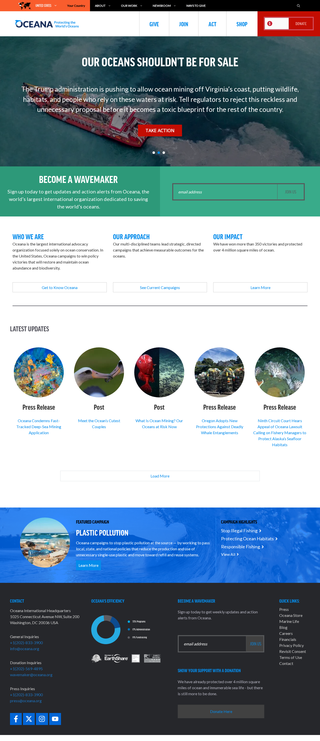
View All (228, 554)
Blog (283, 627)
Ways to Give (196, 6)
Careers (286, 633)
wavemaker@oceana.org (31, 674)
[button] (153, 152)
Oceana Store (290, 615)
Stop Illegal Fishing (239, 530)
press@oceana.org (26, 700)
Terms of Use (290, 657)
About (100, 6)
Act (212, 24)
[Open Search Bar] (298, 5)
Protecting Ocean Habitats (247, 538)
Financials (287, 639)
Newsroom (162, 6)
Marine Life (289, 621)
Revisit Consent (292, 651)
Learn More (88, 565)
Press (284, 609)
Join (183, 24)
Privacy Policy (291, 645)
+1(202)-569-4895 (26, 668)
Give (154, 24)
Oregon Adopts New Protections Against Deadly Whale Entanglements (219, 426)
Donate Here (221, 711)
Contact (286, 663)
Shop (242, 24)
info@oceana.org (24, 648)
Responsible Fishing (240, 546)
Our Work (129, 6)
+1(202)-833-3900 (26, 642)
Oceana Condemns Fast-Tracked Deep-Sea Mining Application (38, 426)
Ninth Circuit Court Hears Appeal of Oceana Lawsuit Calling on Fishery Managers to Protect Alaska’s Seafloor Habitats (279, 432)
